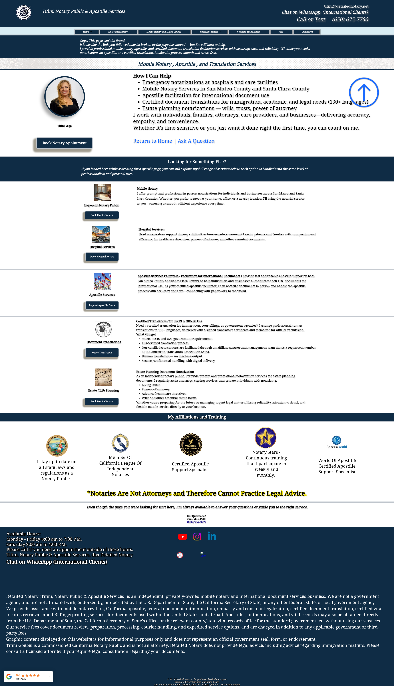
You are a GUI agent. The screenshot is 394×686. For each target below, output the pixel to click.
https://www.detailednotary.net (210, 679)
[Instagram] (197, 536)
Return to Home (152, 141)
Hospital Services (102, 247)
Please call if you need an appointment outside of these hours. (69, 549)
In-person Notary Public (101, 205)
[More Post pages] (284, 32)
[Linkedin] (212, 536)
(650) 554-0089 (196, 522)
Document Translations (104, 342)
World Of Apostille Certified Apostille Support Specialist (337, 466)
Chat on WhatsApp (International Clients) (325, 12)
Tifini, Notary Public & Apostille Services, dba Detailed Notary (69, 554)
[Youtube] (182, 536)
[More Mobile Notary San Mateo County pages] (182, 32)
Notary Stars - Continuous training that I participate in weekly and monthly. (266, 464)
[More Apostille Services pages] (220, 32)
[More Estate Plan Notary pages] (129, 32)
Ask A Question (196, 141)
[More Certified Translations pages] (261, 32)
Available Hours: (23, 534)
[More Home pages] (91, 32)
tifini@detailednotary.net (346, 6)
